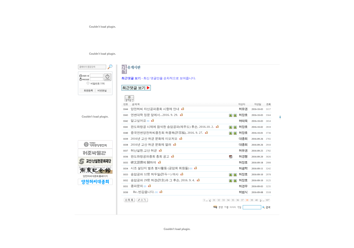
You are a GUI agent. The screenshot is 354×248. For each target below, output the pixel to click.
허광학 (243, 168)
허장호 (243, 115)
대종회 (243, 138)
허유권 (243, 109)
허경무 (243, 186)
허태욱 (243, 120)
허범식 (243, 192)
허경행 (243, 156)
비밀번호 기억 (97, 83)
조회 (268, 104)
